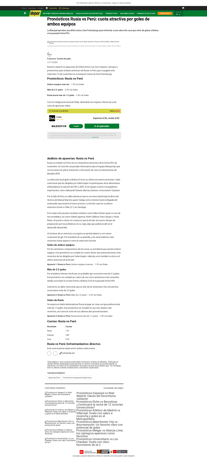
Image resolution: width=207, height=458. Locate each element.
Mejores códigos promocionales (58, 13)
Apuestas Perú (54, 378)
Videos (24, 8)
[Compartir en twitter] (55, 353)
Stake (81, 84)
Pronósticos (112, 13)
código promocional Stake (67, 102)
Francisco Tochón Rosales (59, 59)
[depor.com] (35, 13)
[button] (179, 14)
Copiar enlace (68, 353)
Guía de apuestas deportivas (89, 13)
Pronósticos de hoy (146, 13)
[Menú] (25, 13)
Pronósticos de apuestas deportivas (77, 378)
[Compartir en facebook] (49, 353)
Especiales (32, 8)
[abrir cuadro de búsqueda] (183, 8)
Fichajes (40, 8)
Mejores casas (127, 13)
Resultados (165, 13)
